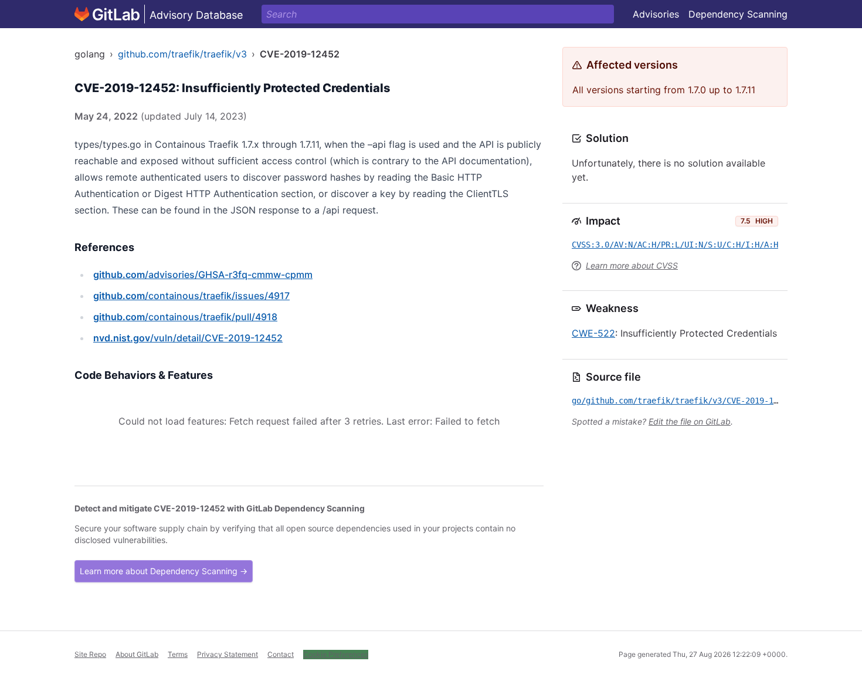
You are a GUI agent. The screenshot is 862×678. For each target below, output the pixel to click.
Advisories (656, 14)
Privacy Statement (227, 654)
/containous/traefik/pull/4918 (185, 317)
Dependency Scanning (738, 14)
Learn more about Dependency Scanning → (163, 571)
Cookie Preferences (335, 654)
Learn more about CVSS (632, 265)
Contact (280, 654)
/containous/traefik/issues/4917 (191, 295)
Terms (178, 654)
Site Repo (90, 654)
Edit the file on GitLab (690, 421)
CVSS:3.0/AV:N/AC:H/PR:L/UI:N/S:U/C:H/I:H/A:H (675, 244)
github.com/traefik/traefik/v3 (182, 54)
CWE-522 (593, 333)
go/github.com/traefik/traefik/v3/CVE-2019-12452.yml (691, 400)
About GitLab (137, 654)
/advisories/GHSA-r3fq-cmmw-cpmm (203, 274)
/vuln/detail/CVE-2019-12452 (188, 338)
